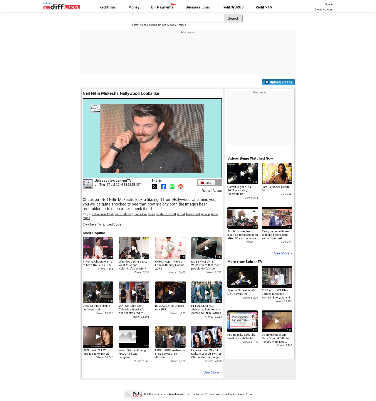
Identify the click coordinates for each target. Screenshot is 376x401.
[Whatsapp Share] (173, 186)
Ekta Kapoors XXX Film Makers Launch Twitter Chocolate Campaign (206, 353)
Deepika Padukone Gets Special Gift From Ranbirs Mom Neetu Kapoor (276, 340)
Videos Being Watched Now (250, 158)
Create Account (324, 9)
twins (151, 214)
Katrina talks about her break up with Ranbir (241, 336)
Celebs (153, 25)
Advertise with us (178, 394)
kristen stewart (166, 214)
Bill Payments (162, 7)
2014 (86, 218)
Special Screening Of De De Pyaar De (241, 291)
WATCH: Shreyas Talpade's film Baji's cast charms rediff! (131, 309)
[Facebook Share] (164, 186)
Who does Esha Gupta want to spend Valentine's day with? (133, 265)
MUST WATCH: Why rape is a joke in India (96, 351)
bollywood (193, 214)
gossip (205, 214)
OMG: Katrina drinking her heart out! (96, 307)
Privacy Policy (213, 394)
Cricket (162, 25)
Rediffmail (107, 7)
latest (181, 214)
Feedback (228, 394)
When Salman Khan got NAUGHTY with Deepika (134, 353)
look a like (140, 214)
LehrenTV (123, 181)
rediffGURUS (233, 7)
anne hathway (124, 214)
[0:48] (127, 337)
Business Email (198, 7)
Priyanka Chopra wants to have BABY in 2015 (97, 263)
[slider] (147, 174)
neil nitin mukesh (103, 214)
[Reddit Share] (181, 186)
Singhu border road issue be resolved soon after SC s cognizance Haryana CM (242, 236)
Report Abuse (212, 191)
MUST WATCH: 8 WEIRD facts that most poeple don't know (206, 265)
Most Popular (94, 233)
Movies (171, 25)
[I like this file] (206, 182)
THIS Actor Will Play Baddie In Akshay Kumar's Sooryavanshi (276, 293)
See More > (213, 372)
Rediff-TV (264, 7)
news (214, 214)
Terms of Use (244, 394)
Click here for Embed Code (102, 224)
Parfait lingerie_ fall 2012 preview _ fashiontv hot (239, 190)
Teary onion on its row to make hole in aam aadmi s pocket (276, 234)
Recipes (181, 25)
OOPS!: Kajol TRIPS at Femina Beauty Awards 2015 (170, 265)
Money (133, 7)
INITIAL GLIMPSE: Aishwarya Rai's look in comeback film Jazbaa (206, 309)
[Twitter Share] (154, 186)
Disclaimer (197, 394)
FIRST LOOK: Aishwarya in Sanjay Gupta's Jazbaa (170, 353)
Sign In (329, 4)
